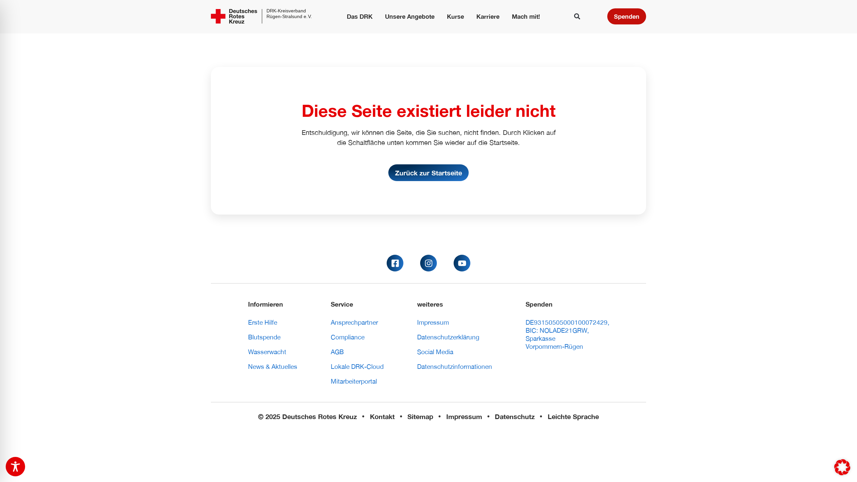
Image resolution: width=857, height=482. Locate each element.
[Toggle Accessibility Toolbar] (15, 466)
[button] (577, 16)
